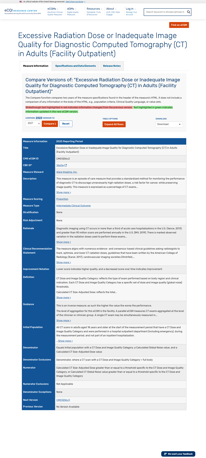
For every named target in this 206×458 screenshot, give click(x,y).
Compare (49, 123)
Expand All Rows (114, 124)
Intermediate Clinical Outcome (73, 205)
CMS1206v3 (63, 400)
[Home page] (23, 11)
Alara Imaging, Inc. (66, 172)
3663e (60, 165)
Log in (129, 8)
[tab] (35, 66)
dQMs (70, 8)
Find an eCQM (179, 25)
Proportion (62, 199)
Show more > (63, 192)
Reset (66, 123)
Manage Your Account (131, 13)
